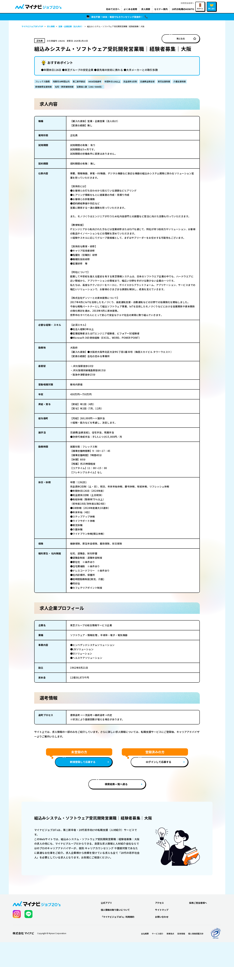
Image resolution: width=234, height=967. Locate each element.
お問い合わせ (161, 916)
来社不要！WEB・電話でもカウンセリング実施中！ (117, 16)
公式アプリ (106, 902)
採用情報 (181, 933)
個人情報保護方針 (195, 933)
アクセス (159, 902)
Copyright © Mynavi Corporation (51, 933)
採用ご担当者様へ (198, 902)
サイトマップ (161, 909)
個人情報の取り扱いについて (115, 909)
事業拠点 (170, 933)
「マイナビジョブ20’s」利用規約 (117, 916)
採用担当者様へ (187, 3)
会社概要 (145, 933)
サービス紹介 (157, 933)
